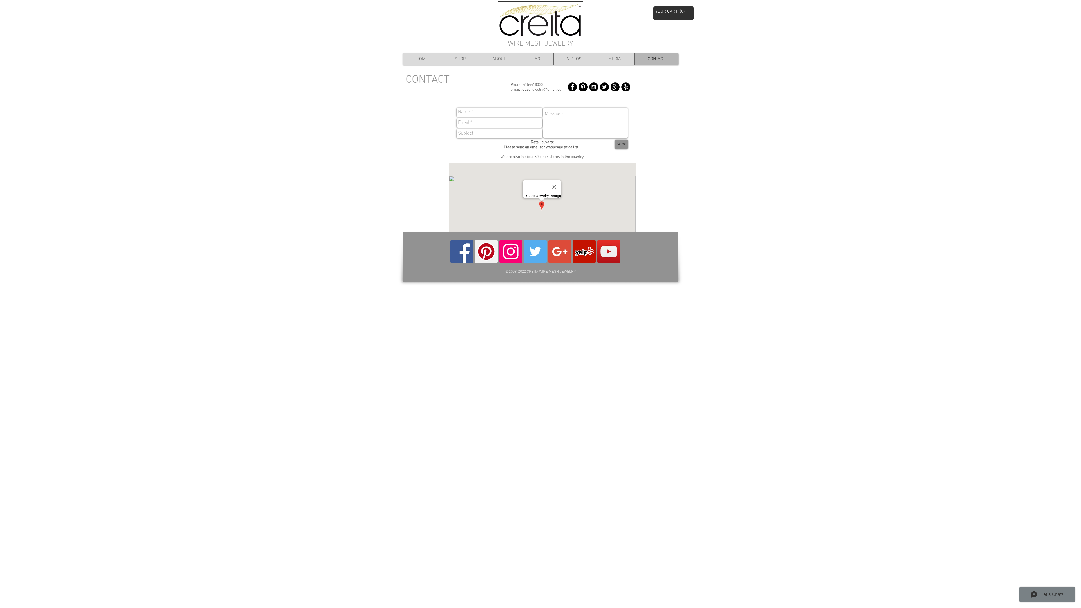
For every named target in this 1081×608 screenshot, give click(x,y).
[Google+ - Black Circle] (615, 86)
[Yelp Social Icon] (584, 251)
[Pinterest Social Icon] (486, 251)
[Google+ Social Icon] (559, 251)
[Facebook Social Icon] (461, 251)
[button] (673, 11)
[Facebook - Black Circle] (572, 86)
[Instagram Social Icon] (510, 251)
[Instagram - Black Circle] (593, 86)
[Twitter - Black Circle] (604, 86)
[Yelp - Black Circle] (625, 86)
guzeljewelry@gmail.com (543, 89)
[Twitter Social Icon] (535, 251)
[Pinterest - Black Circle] (583, 86)
